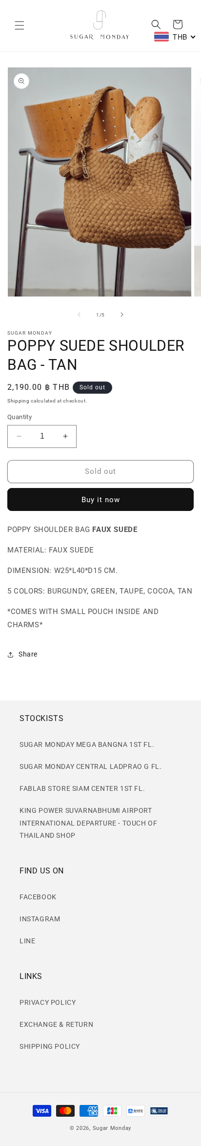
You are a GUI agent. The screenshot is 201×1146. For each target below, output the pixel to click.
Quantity (19, 417)
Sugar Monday (112, 1128)
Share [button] (28, 654)
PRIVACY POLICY (48, 1002)
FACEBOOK (38, 897)
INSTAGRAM (40, 919)
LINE (27, 941)
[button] (19, 25)
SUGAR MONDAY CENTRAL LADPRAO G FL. (90, 766)
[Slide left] (79, 314)
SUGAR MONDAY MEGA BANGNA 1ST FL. (87, 744)
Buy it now (100, 499)
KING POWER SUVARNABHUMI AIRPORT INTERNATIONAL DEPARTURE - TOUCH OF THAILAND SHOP (88, 822)
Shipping (18, 400)
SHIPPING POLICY (50, 1046)
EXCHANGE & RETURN (56, 1024)
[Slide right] (122, 314)
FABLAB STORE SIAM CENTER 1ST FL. (82, 788)
